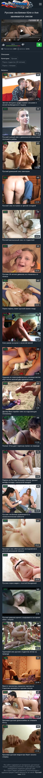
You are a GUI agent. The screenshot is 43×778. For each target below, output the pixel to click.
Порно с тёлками (9, 66)
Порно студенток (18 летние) (13, 62)
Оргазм (14, 58)
